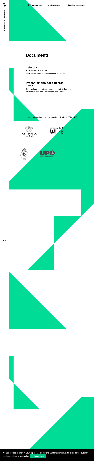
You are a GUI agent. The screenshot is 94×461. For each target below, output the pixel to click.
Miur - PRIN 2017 (69, 117)
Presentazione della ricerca (45, 83)
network (31, 67)
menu (4, 240)
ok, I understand (38, 456)
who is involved (54, 5)
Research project (35, 5)
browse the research (76, 5)
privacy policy (23, 456)
